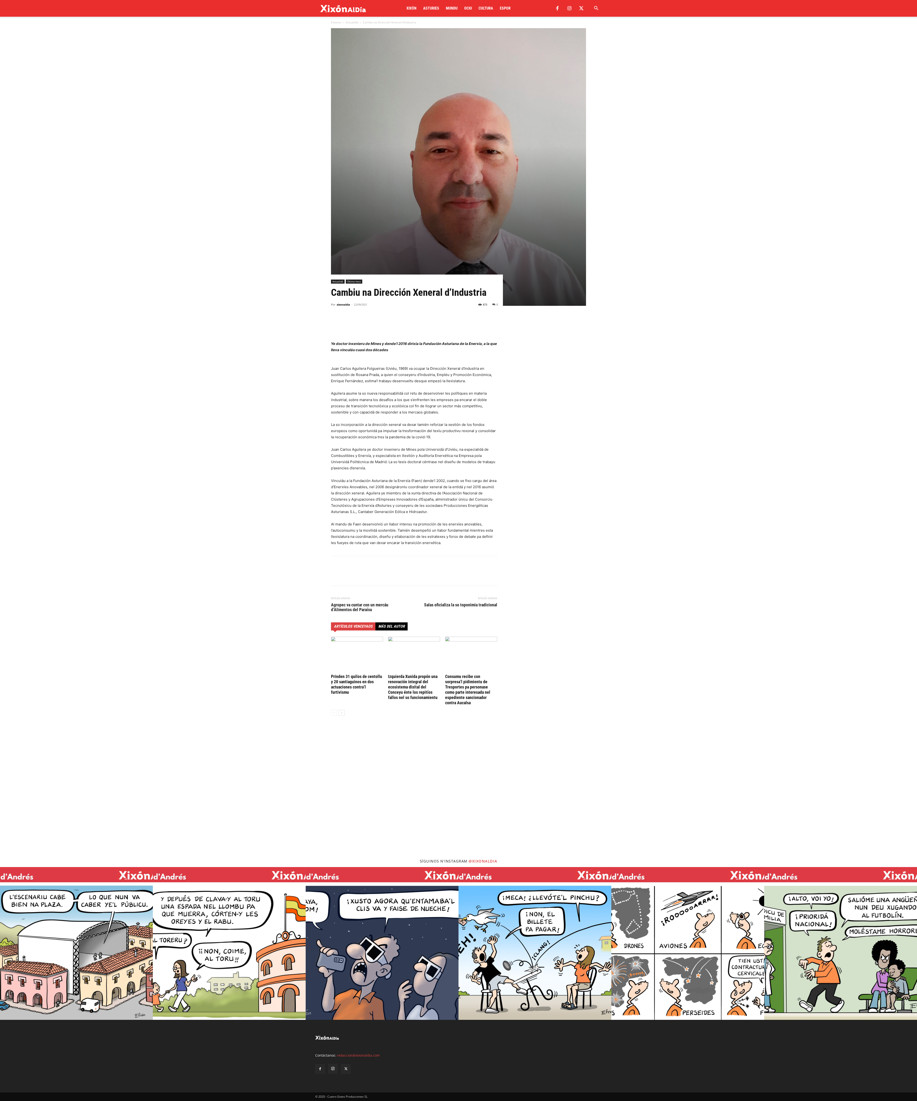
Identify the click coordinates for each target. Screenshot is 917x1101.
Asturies (431, 8)
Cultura (486, 8)
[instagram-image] (76, 943)
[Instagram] (569, 8)
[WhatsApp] (358, 322)
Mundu (452, 8)
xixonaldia (343, 304)
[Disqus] (414, 792)
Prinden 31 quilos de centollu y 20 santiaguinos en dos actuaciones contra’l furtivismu (356, 684)
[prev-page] (334, 713)
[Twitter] (581, 8)
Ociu (468, 8)
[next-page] (342, 713)
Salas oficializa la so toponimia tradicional (460, 605)
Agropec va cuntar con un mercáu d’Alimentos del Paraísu (359, 607)
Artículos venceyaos (353, 626)
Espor (505, 8)
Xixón (411, 8)
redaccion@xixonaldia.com (358, 1055)
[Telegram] (368, 322)
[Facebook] (557, 8)
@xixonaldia (483, 861)
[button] (596, 8)
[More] (380, 322)
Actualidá (352, 22)
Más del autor (391, 626)
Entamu (336, 22)
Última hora (354, 281)
